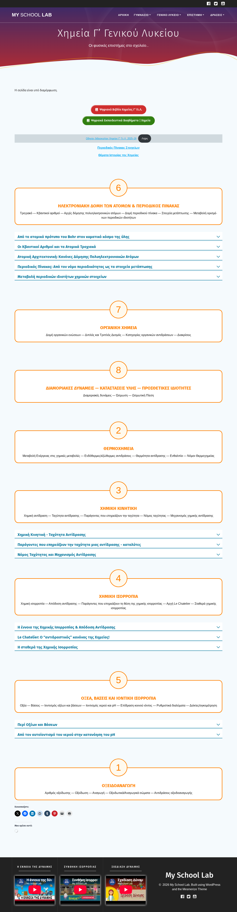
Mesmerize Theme (195, 889)
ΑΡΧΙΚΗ (123, 14)
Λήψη (145, 138)
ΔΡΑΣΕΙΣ (216, 14)
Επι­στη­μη (194, 14)
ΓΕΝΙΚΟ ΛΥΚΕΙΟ (168, 14)
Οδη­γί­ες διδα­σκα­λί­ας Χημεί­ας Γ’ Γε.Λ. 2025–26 (111, 138)
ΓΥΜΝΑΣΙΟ (141, 14)
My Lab (32, 15)
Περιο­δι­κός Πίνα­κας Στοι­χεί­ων (118, 147)
